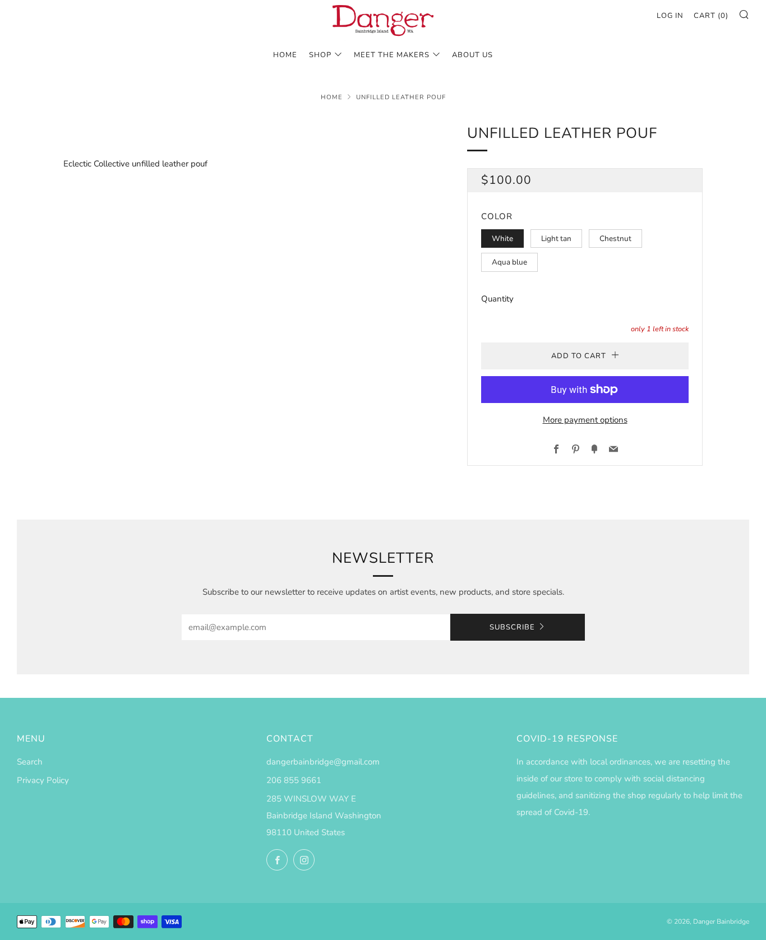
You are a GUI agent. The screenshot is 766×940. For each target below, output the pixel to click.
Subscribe (512, 627)
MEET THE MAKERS (392, 55)
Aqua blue (509, 262)
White (502, 238)
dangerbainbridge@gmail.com (323, 761)
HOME (285, 55)
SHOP (320, 55)
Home (332, 97)
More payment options (585, 419)
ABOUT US (472, 55)
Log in (670, 16)
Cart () (711, 16)
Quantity (497, 298)
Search (30, 761)
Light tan (556, 238)
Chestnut (615, 238)
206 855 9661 (293, 780)
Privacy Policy (43, 780)
